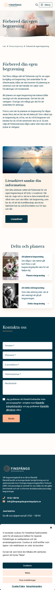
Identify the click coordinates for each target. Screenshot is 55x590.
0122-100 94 (13, 498)
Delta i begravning (36, 303)
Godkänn (27, 565)
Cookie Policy (18, 586)
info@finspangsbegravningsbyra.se (24, 501)
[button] (51, 527)
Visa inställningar (27, 580)
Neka (27, 573)
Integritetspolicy (34, 586)
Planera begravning (35, 275)
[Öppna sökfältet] (36, 5)
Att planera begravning (32, 256)
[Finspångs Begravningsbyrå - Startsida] (17, 468)
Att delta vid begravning (33, 288)
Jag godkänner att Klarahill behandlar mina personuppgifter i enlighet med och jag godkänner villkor (27, 404)
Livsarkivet (16, 219)
